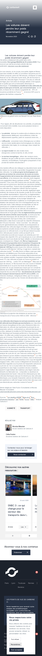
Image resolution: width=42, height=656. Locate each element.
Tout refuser (15, 639)
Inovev (27, 399)
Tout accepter (16, 650)
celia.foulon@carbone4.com (9, 392)
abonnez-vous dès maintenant (18, 66)
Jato (17, 399)
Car (8, 397)
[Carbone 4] (11, 572)
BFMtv (22, 399)
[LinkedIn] (36, 572)
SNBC (32, 399)
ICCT (22, 239)
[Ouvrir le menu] (35, 7)
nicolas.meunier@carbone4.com (30, 392)
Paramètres (15, 644)
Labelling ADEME (15, 397)
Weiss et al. (26, 397)
